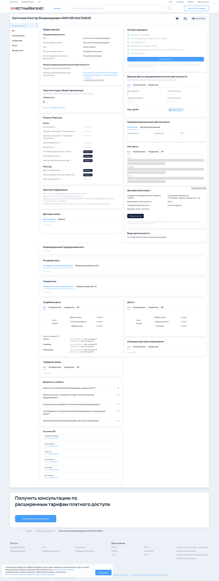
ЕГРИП (114, 547)
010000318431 (53, 478)
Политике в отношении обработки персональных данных (30, 574)
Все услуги (14, 2)
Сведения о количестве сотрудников (192, 547)
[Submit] (169, 8)
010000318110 (53, 462)
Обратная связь (203, 2)
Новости (191, 2)
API (39, 2)
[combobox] (121, 8)
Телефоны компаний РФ (186, 551)
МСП (113, 554)
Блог (171, 2)
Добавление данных (51, 551)
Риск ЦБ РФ (148, 551)
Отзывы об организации (186, 558)
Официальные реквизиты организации (192, 554)
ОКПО (146, 547)
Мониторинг (80, 547)
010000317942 (53, 446)
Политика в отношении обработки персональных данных (149, 575)
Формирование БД (17, 551)
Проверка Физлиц (28, 2)
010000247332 (53, 438)
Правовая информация (119, 575)
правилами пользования (63, 569)
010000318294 (53, 470)
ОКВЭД (114, 551)
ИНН (146, 554)
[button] (196, 8)
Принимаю (103, 572)
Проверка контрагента (84, 551)
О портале (180, 2)
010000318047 (53, 454)
